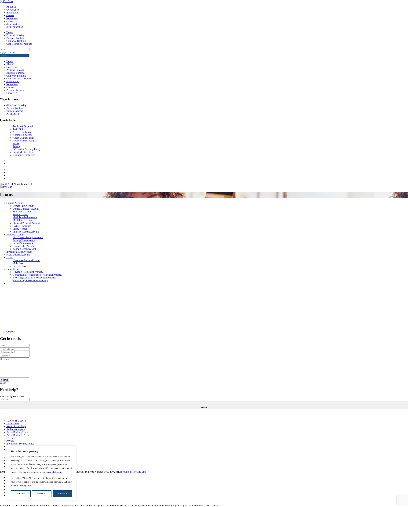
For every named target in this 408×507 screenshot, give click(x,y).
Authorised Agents (22, 134)
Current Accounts (15, 203)
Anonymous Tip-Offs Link (132, 471)
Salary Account (20, 228)
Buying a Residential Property (28, 271)
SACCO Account (22, 226)
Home (9, 32)
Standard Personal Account (26, 223)
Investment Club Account (19, 251)
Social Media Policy (23, 152)
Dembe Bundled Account (25, 208)
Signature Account (22, 211)
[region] (41, 473)
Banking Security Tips (24, 155)
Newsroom (12, 18)
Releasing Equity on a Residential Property (34, 277)
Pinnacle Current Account (26, 231)
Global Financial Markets (19, 43)
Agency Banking (15, 108)
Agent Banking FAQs (24, 140)
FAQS (16, 143)
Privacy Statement (15, 90)
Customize (20, 493)
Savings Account (14, 234)
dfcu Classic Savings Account (28, 237)
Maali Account (20, 214)
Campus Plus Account (24, 246)
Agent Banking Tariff (23, 137)
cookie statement (54, 472)
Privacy (16, 146)
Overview (11, 331)
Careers (10, 15)
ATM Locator (13, 113)
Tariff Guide (19, 129)
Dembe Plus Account (23, 205)
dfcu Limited (12, 24)
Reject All (41, 493)
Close (3, 382)
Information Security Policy (26, 149)
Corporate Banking (16, 41)
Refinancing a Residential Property (30, 280)
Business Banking (15, 38)
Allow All (62, 493)
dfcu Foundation (14, 27)
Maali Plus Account (23, 220)
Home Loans (12, 269)
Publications (12, 12)
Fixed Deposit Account (18, 254)
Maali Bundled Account (25, 217)
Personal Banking (15, 35)
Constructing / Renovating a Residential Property (37, 274)
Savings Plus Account (24, 240)
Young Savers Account (24, 249)
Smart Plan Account (23, 243)
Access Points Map (22, 132)
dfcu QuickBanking (16, 105)
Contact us (11, 21)
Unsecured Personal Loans (26, 260)
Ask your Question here (12, 396)
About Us (11, 6)
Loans (9, 257)
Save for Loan (20, 266)
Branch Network (14, 111)
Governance (12, 9)
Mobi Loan (18, 263)
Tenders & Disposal (23, 126)
